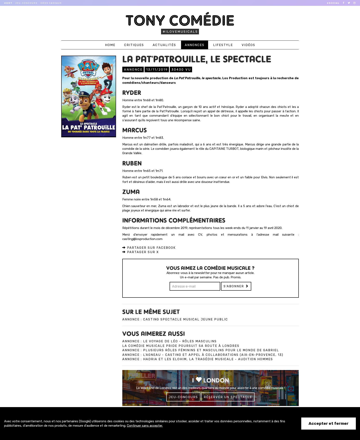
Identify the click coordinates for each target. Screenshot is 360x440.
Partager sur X (142, 252)
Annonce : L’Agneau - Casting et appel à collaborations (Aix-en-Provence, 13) (202, 355)
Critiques (134, 45)
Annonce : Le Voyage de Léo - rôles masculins (169, 341)
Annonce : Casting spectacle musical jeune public (175, 319)
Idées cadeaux (51, 3)
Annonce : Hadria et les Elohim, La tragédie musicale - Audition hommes (197, 359)
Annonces (194, 45)
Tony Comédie (180, 20)
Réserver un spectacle (228, 397)
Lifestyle (223, 45)
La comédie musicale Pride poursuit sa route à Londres (180, 346)
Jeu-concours (26, 3)
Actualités (164, 45)
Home (110, 45)
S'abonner (234, 286)
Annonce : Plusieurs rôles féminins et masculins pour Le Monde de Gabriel (200, 350)
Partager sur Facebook (151, 248)
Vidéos (248, 45)
